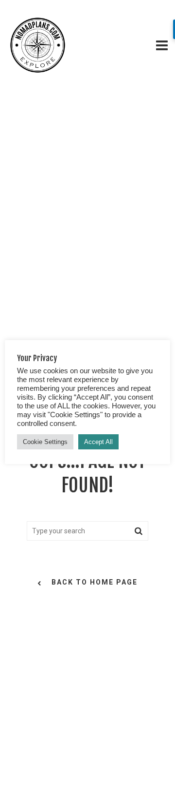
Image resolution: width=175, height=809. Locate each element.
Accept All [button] (98, 441)
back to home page (95, 582)
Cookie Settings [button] (45, 441)
